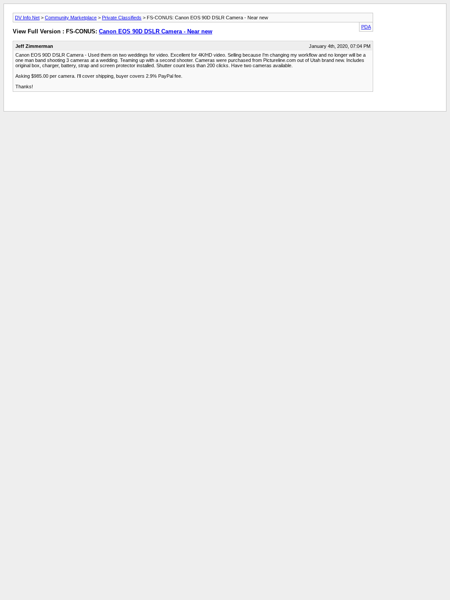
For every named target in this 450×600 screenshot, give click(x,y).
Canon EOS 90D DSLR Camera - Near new (155, 31)
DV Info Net (27, 17)
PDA (366, 26)
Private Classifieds (122, 17)
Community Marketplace (71, 17)
